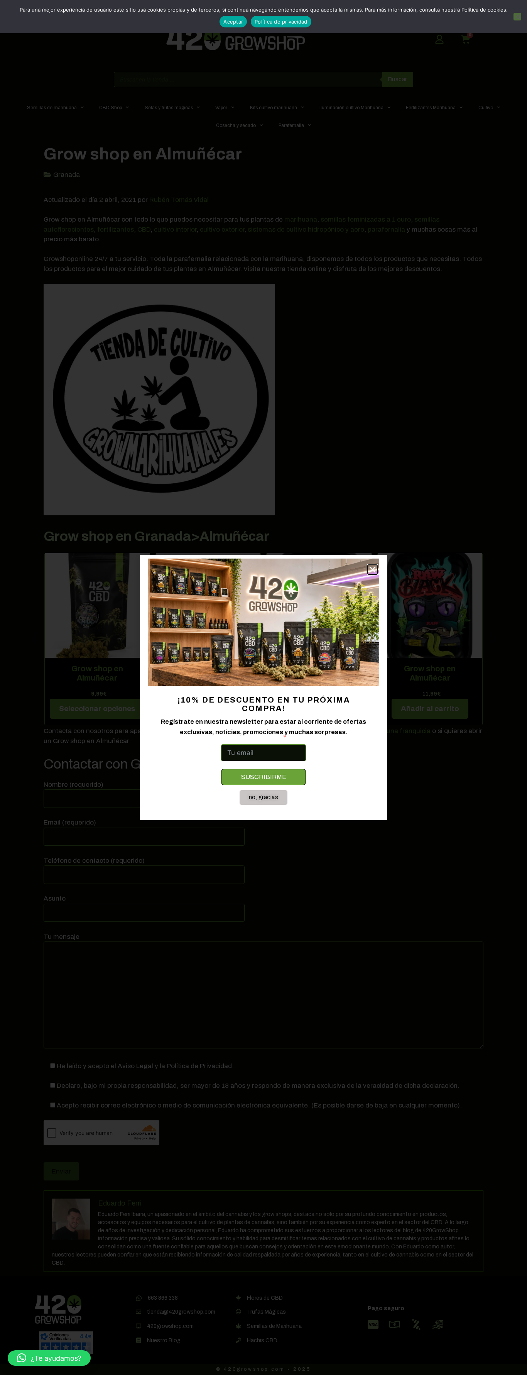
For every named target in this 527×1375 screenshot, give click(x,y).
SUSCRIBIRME (263, 777)
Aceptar (233, 22)
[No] (517, 16)
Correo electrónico (250, 737)
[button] (49, 1358)
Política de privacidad (281, 22)
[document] (263, 687)
